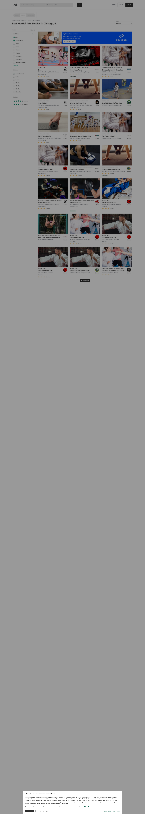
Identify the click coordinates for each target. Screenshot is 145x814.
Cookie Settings (42, 811)
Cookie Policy (116, 811)
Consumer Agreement (68, 806)
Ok (30, 811)
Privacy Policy (87, 806)
